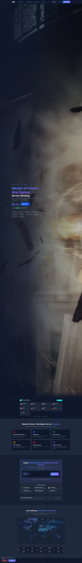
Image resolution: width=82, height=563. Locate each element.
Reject (5, 560)
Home (13, 184)
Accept (12, 560)
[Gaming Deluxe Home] (13, 2)
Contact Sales (57, 498)
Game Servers (17, 184)
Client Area (60, 1)
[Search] (51, 2)
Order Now (24, 203)
